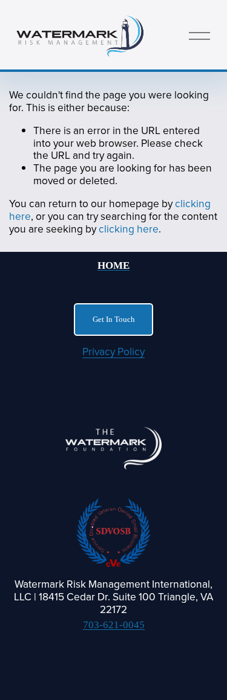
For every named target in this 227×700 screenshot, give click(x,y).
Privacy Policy (113, 351)
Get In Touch (114, 319)
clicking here (129, 228)
